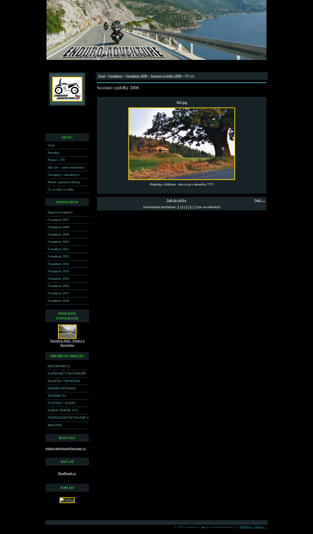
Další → (260, 200)
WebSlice (245, 527)
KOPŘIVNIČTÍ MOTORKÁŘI (67, 373)
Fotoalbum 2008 (58, 227)
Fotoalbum (115, 76)
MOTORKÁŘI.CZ (59, 366)
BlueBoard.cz (67, 473)
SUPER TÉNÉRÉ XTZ (63, 410)
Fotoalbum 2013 (58, 264)
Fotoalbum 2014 (58, 271)
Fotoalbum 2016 (58, 286)
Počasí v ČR (56, 160)
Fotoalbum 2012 (58, 256)
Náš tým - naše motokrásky (66, 167)
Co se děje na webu (61, 189)
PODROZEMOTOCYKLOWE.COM (68, 417)
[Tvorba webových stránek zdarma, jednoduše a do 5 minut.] (203, 527)
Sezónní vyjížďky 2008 (166, 76)
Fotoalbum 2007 (58, 220)
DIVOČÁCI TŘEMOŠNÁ (64, 381)
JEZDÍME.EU (57, 395)
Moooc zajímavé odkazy (64, 182)
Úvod (51, 145)
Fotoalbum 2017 (58, 293)
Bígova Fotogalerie (60, 212)
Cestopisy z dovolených (64, 175)
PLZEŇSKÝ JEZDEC (62, 403)
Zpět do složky (176, 200)
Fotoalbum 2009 (58, 234)
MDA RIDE (55, 425)
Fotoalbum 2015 (58, 278)
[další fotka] (259, 143)
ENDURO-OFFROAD (62, 388)
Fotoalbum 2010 (58, 242)
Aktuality (53, 152)
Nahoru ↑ (260, 527)
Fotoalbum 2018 (58, 301)
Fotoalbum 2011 (58, 249)
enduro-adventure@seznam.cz (65, 448)
